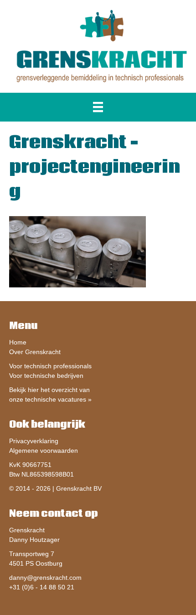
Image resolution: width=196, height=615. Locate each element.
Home (17, 342)
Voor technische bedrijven (46, 375)
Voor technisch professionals (50, 366)
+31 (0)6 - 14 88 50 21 (41, 587)
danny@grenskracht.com (45, 577)
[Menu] (98, 107)
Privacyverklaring (33, 441)
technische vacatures (55, 399)
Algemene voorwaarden (43, 450)
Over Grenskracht (35, 351)
